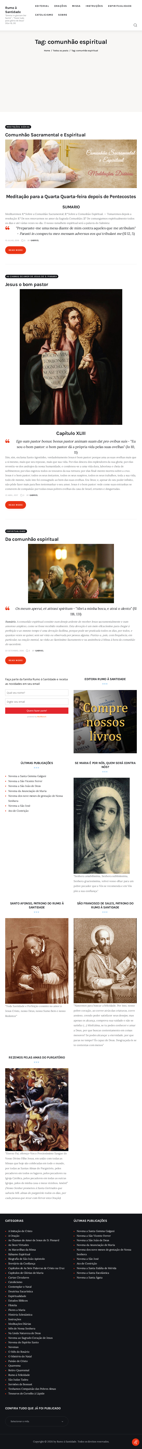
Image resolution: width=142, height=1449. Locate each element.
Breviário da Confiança (21, 1263)
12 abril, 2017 (11, 495)
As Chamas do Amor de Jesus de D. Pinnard (32, 276)
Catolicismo (15, 1282)
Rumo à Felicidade (19, 1375)
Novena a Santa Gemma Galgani (27, 776)
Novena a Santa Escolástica (93, 1272)
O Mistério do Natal (20, 1356)
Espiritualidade (16, 531)
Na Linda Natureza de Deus (24, 1333)
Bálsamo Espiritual (19, 1254)
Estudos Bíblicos (18, 1300)
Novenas (13, 1347)
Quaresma (14, 1365)
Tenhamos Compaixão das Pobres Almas (32, 1388)
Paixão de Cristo (18, 1361)
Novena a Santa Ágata (90, 1277)
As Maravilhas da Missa (22, 1249)
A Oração (13, 1235)
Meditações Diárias (18, 127)
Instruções (14, 1319)
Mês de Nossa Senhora (21, 1328)
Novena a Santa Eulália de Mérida (96, 1268)
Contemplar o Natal (20, 1286)
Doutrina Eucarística (20, 1291)
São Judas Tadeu (18, 1379)
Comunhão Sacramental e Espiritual (45, 135)
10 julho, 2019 (12, 240)
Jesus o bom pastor (26, 284)
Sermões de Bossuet (20, 1384)
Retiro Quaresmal (18, 1370)
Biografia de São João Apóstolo (26, 1258)
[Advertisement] (71, 79)
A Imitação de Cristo (20, 1231)
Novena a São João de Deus (24, 786)
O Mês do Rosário (18, 1351)
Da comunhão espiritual (32, 539)
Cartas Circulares (18, 1277)
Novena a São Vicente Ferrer (25, 781)
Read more (16, 250)
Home (47, 50)
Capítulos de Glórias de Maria (25, 1272)
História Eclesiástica (20, 1314)
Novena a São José (19, 805)
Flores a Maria (16, 1310)
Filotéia (12, 1305)
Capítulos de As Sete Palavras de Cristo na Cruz (36, 1268)
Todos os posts (60, 50)
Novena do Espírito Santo (23, 1342)
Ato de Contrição (18, 810)
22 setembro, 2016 (14, 650)
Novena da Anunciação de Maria (27, 791)
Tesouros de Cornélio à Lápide (26, 1393)
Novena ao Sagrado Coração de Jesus (30, 1337)
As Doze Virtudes (18, 1245)
